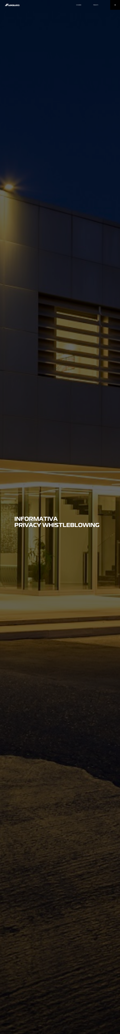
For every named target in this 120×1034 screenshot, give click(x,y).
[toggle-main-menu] (115, 5)
